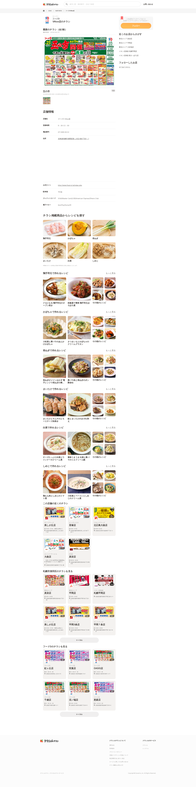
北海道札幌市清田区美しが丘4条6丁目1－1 (73, 139)
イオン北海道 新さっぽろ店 (128, 55)
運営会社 (111, 745)
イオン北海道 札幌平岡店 (128, 51)
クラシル (145, 745)
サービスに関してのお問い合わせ (118, 762)
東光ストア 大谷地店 (126, 47)
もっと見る (111, 273)
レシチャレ (146, 748)
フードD (56, 18)
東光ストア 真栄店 (125, 39)
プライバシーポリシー (115, 752)
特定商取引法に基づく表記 (116, 758)
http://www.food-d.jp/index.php (70, 185)
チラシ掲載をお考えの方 (116, 765)
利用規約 (111, 748)
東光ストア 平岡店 (125, 43)
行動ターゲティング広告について (118, 755)
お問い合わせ (148, 4)
